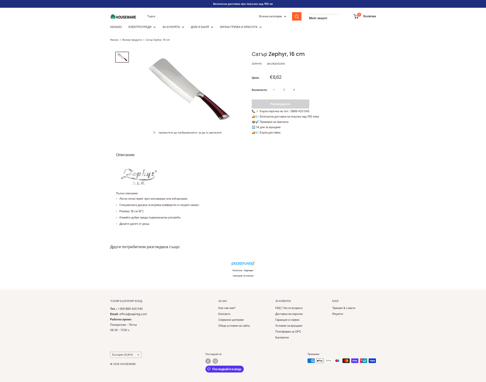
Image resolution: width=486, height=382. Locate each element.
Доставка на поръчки (289, 314)
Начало (114, 39)
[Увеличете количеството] (294, 90)
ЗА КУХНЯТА (171, 27)
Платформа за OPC (288, 331)
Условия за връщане (288, 325)
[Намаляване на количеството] (274, 90)
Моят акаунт (318, 18)
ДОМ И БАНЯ (200, 27)
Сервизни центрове (231, 320)
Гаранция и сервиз (287, 320)
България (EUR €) (122, 354)
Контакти (224, 314)
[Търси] (296, 16)
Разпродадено (280, 104)
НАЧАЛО (116, 27)
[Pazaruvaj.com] (243, 264)
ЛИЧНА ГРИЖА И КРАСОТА (238, 27)
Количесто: (259, 89)
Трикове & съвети (343, 308)
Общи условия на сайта (234, 325)
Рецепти (337, 314)
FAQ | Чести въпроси (288, 308)
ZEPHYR (256, 63)
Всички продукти (132, 39)
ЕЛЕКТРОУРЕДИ (140, 27)
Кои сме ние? (227, 308)
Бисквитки (282, 337)
